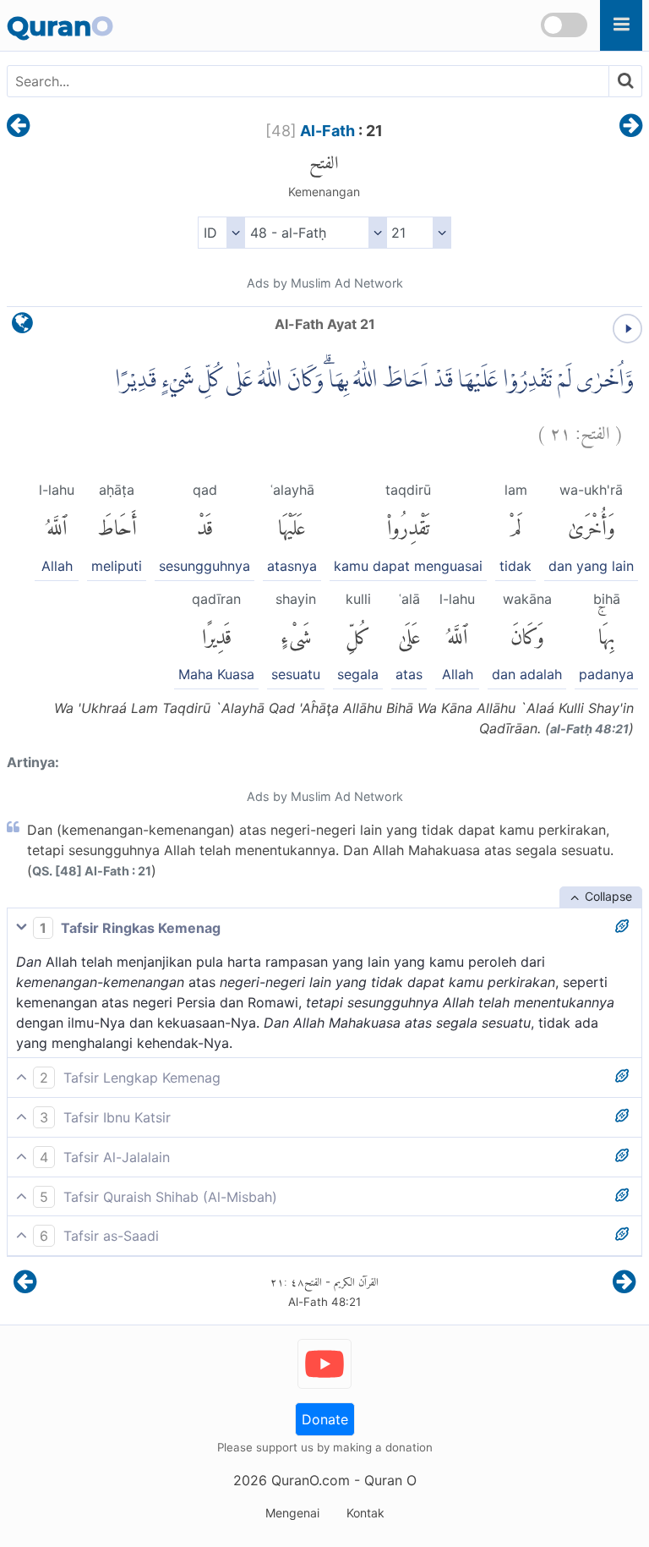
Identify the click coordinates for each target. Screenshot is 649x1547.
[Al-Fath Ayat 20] (18, 126)
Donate (325, 1419)
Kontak (365, 1513)
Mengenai (292, 1513)
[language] (22, 327)
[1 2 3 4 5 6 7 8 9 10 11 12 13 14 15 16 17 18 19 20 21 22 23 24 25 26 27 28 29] (418, 233)
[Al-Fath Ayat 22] (630, 126)
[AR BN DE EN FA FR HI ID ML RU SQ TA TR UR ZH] (221, 233)
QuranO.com (310, 1480)
